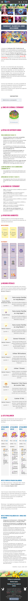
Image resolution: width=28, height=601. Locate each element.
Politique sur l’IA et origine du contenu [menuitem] (14, 584)
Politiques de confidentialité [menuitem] (14, 579)
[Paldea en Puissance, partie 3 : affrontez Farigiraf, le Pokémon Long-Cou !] (21, 19)
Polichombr (5, 257)
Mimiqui (21, 229)
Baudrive (21, 257)
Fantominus (5, 245)
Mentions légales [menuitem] (14, 581)
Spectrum (13, 245)
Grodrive (5, 269)
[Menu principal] (2, 2)
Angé (12, 591)
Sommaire (15, 599)
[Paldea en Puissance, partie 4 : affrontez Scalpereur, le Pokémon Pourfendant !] (7, 12)
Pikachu (5, 229)
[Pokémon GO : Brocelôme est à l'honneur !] (21, 12)
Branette (13, 257)
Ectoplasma (21, 245)
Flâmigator (13, 269)
